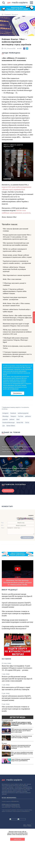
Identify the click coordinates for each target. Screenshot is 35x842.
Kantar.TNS (20, 422)
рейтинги (28, 416)
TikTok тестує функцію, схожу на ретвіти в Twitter (17, 347)
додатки (5, 419)
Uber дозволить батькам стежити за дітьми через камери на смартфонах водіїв (16, 613)
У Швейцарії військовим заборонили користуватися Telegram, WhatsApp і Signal (15, 340)
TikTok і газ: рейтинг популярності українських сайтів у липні (15, 250)
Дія (4, 425)
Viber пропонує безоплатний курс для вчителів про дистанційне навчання (16, 244)
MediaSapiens (14, 53)
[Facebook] (24, 49)
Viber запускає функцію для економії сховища (15, 230)
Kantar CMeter (11, 425)
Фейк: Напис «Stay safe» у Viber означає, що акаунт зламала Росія (16, 304)
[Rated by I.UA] (13, 819)
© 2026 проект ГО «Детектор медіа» (11, 804)
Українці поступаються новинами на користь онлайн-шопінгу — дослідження (17, 262)
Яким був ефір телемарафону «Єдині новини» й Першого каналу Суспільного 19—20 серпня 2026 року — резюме (17, 668)
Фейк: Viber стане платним (12, 279)
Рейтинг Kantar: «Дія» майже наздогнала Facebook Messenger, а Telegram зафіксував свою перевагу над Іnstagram (17, 317)
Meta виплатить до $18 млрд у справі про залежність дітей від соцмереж (16, 688)
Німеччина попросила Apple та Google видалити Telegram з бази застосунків (16, 325)
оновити (30, 515)
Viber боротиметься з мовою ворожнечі (16, 275)
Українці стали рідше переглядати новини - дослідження (15, 298)
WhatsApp (5, 416)
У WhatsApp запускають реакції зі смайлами (14, 284)
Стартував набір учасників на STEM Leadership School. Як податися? (15, 627)
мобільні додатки (23, 413)
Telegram (13, 416)
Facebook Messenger (9, 422)
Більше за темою (11, 432)
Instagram (5, 413)
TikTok (27, 422)
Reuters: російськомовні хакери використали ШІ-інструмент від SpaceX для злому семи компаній (17, 596)
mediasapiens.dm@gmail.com (12, 805)
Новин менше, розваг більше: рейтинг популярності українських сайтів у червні (17, 256)
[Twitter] (27, 49)
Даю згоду (17, 839)
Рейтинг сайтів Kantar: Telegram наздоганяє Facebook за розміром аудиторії (14, 269)
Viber (17, 419)
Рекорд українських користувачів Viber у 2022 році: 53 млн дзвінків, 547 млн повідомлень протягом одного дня (17, 237)
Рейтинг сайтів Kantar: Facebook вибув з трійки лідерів (16, 310)
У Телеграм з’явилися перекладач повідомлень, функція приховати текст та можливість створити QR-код (17, 354)
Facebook (13, 413)
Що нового (15, 14)
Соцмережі (8, 14)
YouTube (20, 416)
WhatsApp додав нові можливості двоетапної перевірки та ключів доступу (17, 621)
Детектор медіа (17, 717)
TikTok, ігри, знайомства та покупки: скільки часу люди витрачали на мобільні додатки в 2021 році (17, 332)
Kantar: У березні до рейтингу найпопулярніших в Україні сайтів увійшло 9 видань (14, 291)
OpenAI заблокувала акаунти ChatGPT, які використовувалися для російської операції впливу (16, 605)
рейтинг (12, 419)
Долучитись (17, 393)
